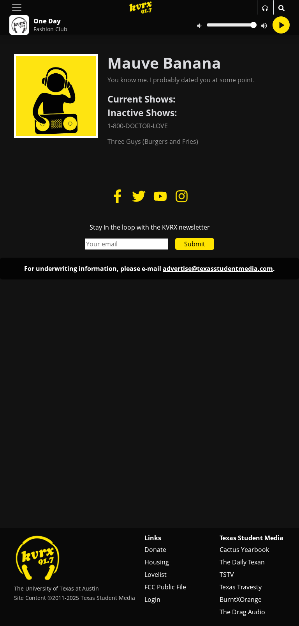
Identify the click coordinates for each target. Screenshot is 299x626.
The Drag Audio (242, 612)
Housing (156, 562)
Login (152, 599)
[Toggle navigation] (16, 7)
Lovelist (155, 574)
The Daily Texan (242, 562)
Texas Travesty (241, 587)
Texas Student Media (251, 538)
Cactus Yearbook (244, 549)
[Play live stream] (281, 25)
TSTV (227, 574)
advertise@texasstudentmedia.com (218, 268)
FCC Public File (165, 587)
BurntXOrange (241, 599)
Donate (155, 549)
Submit (194, 244)
